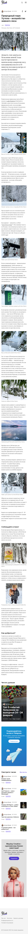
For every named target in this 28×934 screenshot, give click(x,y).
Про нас (3, 918)
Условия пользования (7, 922)
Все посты (23, 772)
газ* (7, 235)
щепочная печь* (6, 265)
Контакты (9, 918)
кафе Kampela (11, 101)
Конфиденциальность (7, 920)
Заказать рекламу (18, 918)
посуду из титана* (17, 275)
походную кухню (7, 225)
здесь (20, 125)
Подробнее (14, 858)
